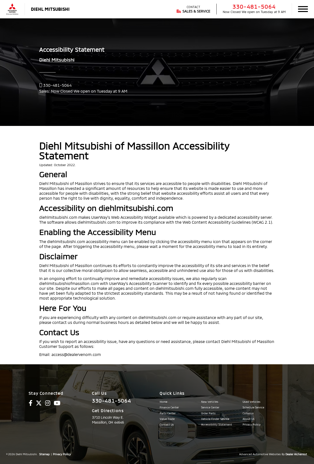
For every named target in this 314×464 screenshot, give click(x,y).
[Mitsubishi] (12, 9)
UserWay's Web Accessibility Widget (124, 217)
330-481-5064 (254, 6)
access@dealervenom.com (76, 354)
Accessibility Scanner (148, 283)
